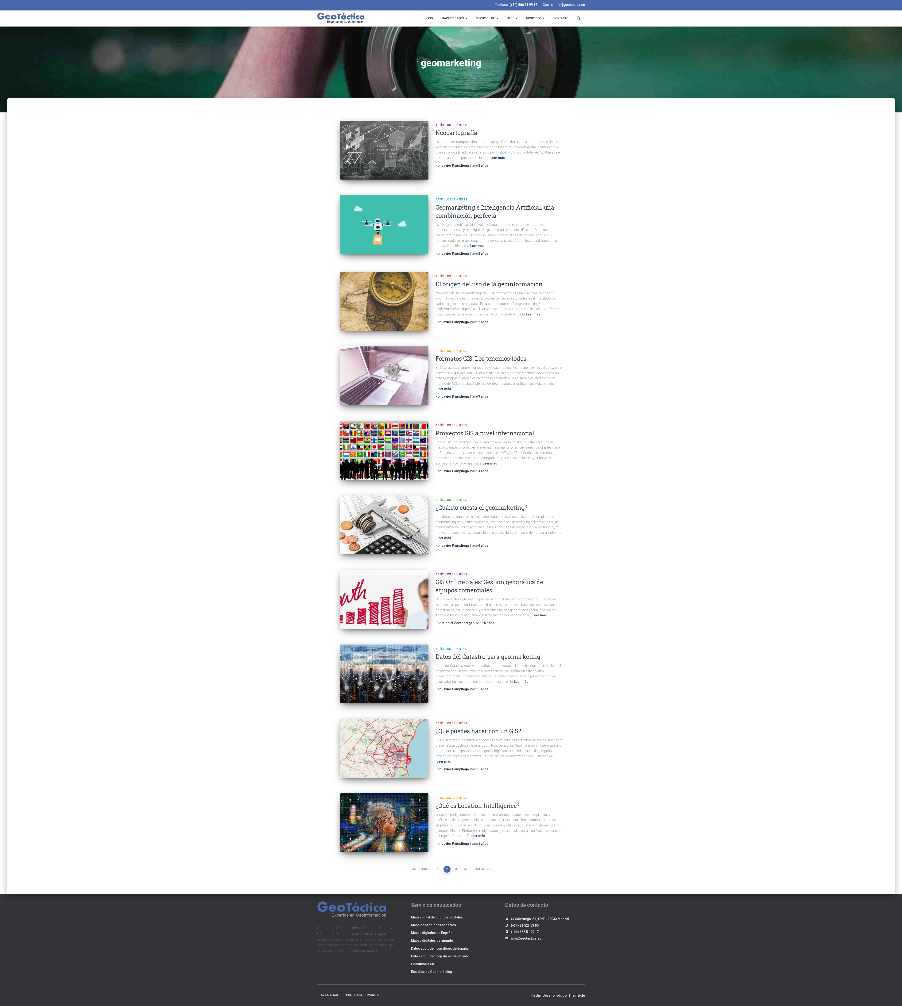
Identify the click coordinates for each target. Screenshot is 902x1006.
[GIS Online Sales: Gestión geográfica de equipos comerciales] (384, 599)
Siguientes (481, 869)
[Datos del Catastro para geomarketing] (384, 674)
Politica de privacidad (363, 995)
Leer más (497, 158)
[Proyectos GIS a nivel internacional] (384, 450)
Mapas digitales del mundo (432, 940)
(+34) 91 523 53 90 (525, 925)
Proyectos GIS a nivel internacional (484, 433)
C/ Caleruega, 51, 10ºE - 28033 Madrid (540, 919)
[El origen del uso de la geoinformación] (384, 301)
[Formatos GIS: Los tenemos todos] (384, 375)
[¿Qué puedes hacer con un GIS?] (384, 748)
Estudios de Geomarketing (431, 972)
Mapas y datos (453, 18)
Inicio (428, 18)
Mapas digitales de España (431, 933)
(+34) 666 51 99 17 (523, 5)
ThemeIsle (577, 995)
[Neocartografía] (384, 150)
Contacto (560, 18)
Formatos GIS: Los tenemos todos (480, 358)
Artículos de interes (451, 125)
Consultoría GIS (423, 964)
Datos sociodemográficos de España (440, 948)
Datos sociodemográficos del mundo (440, 956)
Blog (511, 18)
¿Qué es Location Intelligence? (477, 806)
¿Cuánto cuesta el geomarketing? (481, 507)
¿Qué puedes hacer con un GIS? (478, 731)
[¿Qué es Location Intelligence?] (384, 822)
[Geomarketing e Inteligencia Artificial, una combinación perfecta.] (384, 224)
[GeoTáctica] (341, 18)
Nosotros (533, 18)
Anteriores (421, 869)
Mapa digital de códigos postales (437, 917)
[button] (466, 18)
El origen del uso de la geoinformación (489, 284)
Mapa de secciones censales (433, 925)
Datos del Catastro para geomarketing (487, 656)
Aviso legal (329, 995)
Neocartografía (456, 133)
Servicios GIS (485, 18)
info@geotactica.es (570, 5)
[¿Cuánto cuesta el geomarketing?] (384, 524)
